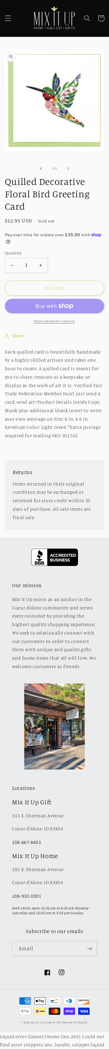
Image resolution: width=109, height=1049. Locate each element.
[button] (8, 18)
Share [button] (18, 335)
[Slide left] (41, 168)
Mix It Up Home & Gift (46, 1022)
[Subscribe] (90, 948)
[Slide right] (68, 168)
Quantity (13, 252)
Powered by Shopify (74, 1022)
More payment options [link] (54, 321)
